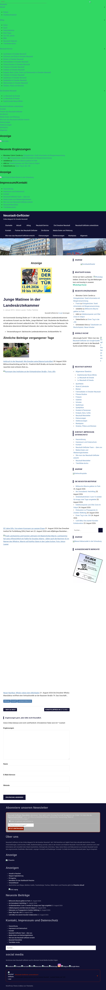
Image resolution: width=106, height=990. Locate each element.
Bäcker (78, 389)
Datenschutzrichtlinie (15, 817)
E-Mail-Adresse (9, 775)
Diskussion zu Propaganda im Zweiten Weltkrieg (24, 910)
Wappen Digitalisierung (16, 876)
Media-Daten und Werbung (9, 117)
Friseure (78, 397)
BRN (5, 38)
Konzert (13, 701)
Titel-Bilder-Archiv (9, 44)
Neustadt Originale (10, 41)
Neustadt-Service (6, 49)
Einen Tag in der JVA (22, 166)
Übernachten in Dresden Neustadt (15, 83)
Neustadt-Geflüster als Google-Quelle (86, 341)
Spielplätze (80, 408)
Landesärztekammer (24, 701)
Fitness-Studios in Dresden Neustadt (16, 64)
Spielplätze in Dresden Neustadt (15, 80)
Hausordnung (8, 189)
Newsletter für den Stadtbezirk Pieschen (21, 880)
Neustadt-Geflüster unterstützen (11, 106)
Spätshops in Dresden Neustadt (14, 78)
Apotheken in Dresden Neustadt (14, 54)
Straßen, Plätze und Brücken (13, 86)
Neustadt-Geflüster (16, 215)
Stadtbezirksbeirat (10, 15)
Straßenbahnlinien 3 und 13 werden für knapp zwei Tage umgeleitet (30, 905)
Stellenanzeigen (6, 125)
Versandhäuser (14, 883)
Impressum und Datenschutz (13, 191)
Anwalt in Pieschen (15, 873)
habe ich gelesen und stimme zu (21, 821)
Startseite (3, 4)
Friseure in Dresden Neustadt (13, 67)
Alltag (2, 20)
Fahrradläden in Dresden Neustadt (15, 62)
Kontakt (3, 109)
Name (5, 764)
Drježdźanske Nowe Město (13, 101)
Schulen (79, 402)
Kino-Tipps (7, 33)
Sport (5, 28)
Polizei (5, 12)
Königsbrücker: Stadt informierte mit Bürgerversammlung (44, 155)
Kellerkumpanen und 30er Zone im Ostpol (24, 163)
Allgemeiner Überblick (83, 372)
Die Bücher (4, 114)
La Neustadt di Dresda (11, 98)
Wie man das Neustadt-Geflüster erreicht (14, 120)
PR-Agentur (12, 878)
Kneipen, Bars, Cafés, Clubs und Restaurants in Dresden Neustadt (27, 72)
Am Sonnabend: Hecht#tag (85, 492)
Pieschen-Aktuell (78, 885)
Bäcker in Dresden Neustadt (13, 59)
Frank (5, 158)
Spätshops (80, 405)
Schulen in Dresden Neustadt (13, 75)
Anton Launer (21, 310)
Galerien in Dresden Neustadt (14, 70)
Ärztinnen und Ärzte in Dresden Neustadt (18, 57)
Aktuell (2, 7)
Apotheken (79, 384)
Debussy (7, 701)
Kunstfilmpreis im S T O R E (56, 710)
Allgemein (3, 130)
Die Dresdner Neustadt (8, 91)
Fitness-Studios (81, 394)
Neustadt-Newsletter (10, 205)
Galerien (79, 400)
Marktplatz (4, 127)
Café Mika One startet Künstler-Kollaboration (23, 915)
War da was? (11, 710)
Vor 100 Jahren (8, 36)
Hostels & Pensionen (83, 410)
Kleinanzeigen (5, 122)
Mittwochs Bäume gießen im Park (25, 161)
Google (60, 313)
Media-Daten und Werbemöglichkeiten (17, 199)
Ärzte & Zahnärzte (82, 386)
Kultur (5, 25)
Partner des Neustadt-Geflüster (11, 112)
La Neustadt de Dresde (11, 96)
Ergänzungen (8, 728)
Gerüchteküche (8, 30)
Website (6, 785)
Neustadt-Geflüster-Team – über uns (16, 197)
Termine (35, 310)
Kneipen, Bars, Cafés (83, 413)
